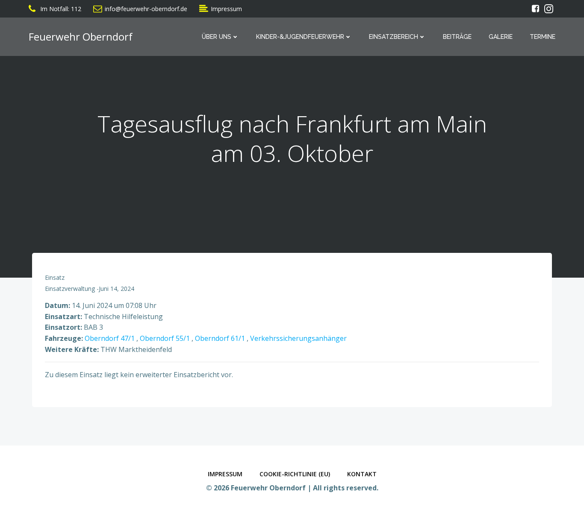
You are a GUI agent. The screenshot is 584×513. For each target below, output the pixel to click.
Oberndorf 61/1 (220, 338)
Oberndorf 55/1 (165, 338)
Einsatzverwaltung (70, 288)
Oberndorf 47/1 (110, 338)
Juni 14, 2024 (116, 288)
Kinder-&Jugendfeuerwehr (300, 36)
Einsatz (55, 277)
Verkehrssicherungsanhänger (298, 338)
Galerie (501, 36)
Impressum (225, 474)
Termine (542, 36)
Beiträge (457, 36)
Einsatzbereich (393, 36)
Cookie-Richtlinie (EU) (295, 474)
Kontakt (362, 474)
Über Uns (216, 36)
